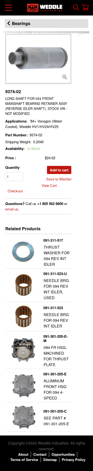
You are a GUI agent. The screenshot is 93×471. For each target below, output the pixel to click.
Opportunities (63, 454)
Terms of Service (24, 459)
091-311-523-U (55, 273)
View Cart (49, 185)
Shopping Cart (85, 7)
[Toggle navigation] (9, 7)
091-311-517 (53, 240)
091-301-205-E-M (55, 338)
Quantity (12, 167)
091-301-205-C (55, 411)
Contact (39, 454)
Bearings (21, 23)
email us (11, 208)
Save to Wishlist (58, 178)
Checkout (15, 190)
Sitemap (50, 459)
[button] (38, 59)
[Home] (44, 8)
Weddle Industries (53, 443)
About (23, 454)
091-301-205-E (55, 374)
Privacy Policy (73, 459)
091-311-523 (53, 307)
